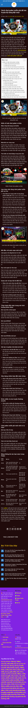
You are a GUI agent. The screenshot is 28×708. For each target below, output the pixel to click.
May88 (15, 690)
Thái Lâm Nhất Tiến (19, 16)
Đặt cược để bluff (9, 83)
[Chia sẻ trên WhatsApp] (7, 529)
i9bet (17, 686)
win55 (16, 692)
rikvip (11, 665)
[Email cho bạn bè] (15, 529)
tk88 (8, 667)
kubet (3, 676)
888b (14, 672)
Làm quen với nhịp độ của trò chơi (13, 73)
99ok (2, 670)
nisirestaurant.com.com (21, 647)
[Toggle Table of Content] (23, 60)
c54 (20, 676)
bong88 (7, 676)
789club (13, 661)
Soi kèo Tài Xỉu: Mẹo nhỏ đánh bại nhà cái (15, 579)
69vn (21, 672)
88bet (3, 690)
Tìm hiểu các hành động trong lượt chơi (14, 66)
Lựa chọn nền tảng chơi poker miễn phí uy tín (14, 69)
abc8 (10, 670)
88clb (14, 688)
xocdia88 (13, 674)
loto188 (15, 682)
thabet (16, 676)
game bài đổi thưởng (7, 696)
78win (15, 670)
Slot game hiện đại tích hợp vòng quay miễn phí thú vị (14, 569)
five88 (21, 665)
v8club (3, 688)
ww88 (22, 670)
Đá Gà (18, 602)
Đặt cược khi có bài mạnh (11, 82)
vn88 (2, 680)
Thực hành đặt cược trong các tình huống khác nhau (12, 79)
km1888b (16, 680)
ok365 (7, 678)
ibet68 (12, 667)
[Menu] (2, 4)
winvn (16, 684)
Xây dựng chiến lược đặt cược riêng (12, 88)
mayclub (9, 688)
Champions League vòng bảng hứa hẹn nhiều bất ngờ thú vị (16, 565)
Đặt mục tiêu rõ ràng (10, 93)
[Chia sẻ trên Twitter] (12, 529)
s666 (17, 672)
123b (12, 676)
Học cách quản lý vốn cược (11, 75)
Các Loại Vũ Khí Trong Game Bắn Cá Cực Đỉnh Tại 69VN (15, 551)
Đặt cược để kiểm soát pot (11, 85)
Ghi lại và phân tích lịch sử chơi (12, 86)
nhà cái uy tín (18, 663)
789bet (18, 661)
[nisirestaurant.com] (14, 4)
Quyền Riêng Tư (7, 647)
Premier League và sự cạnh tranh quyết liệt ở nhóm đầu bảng (14, 560)
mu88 (8, 692)
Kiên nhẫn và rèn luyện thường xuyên (13, 90)
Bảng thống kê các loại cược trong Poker (14, 97)
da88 (19, 678)
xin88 (3, 674)
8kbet (3, 686)
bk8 (18, 670)
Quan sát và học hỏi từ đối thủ (11, 77)
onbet (3, 678)
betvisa (3, 684)
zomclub (12, 686)
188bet (19, 674)
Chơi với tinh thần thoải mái (12, 95)
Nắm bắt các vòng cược (10, 65)
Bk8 (11, 692)
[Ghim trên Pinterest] (18, 529)
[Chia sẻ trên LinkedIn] (20, 529)
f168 (18, 694)
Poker (4, 613)
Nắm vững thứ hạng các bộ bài (12, 63)
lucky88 (3, 694)
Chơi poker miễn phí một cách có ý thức (14, 92)
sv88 (12, 684)
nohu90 (3, 667)
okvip (7, 672)
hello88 (22, 684)
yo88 (23, 676)
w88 (8, 663)
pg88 (10, 672)
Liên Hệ (5, 640)
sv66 (23, 692)
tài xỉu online (5, 661)
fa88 (15, 678)
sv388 (7, 670)
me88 (11, 680)
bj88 (19, 682)
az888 (7, 686)
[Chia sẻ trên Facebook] (10, 529)
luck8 (10, 690)
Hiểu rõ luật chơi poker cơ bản (11, 62)
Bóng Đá (19, 593)
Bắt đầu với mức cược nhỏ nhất (11, 72)
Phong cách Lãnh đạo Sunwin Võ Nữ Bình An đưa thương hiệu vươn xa (15, 574)
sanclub (3, 663)
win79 (7, 674)
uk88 (8, 694)
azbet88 (3, 682)
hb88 (2, 672)
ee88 (11, 663)
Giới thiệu (5, 637)
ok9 (17, 688)
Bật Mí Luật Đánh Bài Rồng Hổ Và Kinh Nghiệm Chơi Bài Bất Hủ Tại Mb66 (14, 555)
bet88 (19, 690)
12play (17, 667)
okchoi (23, 682)
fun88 (7, 680)
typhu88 (9, 682)
